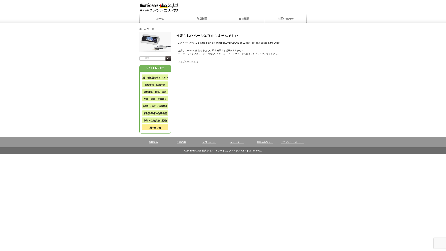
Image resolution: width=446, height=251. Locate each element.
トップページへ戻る (188, 61)
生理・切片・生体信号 (155, 99)
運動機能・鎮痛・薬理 (155, 92)
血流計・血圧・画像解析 (155, 106)
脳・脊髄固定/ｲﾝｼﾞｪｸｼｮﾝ (155, 77)
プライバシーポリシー (292, 142)
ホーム (160, 18)
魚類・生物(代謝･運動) (155, 120)
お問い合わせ (286, 18)
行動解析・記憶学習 (155, 84)
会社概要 (244, 18)
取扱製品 (202, 18)
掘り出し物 (155, 127)
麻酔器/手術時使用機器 (155, 113)
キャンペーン (237, 142)
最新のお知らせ (265, 142)
